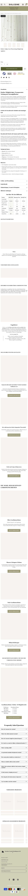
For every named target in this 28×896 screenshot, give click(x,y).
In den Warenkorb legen (11, 68)
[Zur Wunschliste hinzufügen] (25, 69)
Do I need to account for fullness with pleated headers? (13, 743)
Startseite (2, 13)
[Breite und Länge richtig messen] (14, 451)
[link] (14, 8)
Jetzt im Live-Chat (4, 861)
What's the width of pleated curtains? (9, 733)
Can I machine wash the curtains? (8, 781)
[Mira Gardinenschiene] (14, 504)
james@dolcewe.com (4, 859)
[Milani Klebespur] (14, 626)
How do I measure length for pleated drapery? (11, 738)
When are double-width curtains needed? (10, 761)
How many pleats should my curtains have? (11, 757)
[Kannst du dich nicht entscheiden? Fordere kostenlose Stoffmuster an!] (14, 368)
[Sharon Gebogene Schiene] (14, 546)
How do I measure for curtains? (8, 729)
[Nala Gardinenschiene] (14, 586)
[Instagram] (13, 879)
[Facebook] (1, 77)
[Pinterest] (6, 77)
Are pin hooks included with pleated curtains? (11, 752)
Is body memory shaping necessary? (9, 772)
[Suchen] (5, 4)
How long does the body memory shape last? (11, 776)
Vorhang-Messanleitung (14, 717)
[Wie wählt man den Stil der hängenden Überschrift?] (14, 411)
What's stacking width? (6, 747)
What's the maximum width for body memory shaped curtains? (13, 767)
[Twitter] (3, 77)
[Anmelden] (23, 4)
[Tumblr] (9, 77)
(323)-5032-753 (9, 863)
